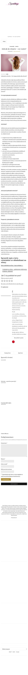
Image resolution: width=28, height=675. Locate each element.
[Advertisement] (14, 21)
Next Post (20, 353)
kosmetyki (12, 46)
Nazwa (3, 459)
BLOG (14, 651)
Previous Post (7, 353)
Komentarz (4, 443)
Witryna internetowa (6, 469)
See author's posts (18, 337)
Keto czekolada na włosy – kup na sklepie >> (12, 265)
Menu (4, 41)
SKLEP (10, 651)
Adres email (4, 464)
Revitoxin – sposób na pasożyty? (8, 381)
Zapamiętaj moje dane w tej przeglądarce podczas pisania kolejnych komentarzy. (12, 475)
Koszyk (17, 651)
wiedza (16, 46)
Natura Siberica (4, 433)
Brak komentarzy (16, 51)
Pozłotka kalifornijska (6, 403)
